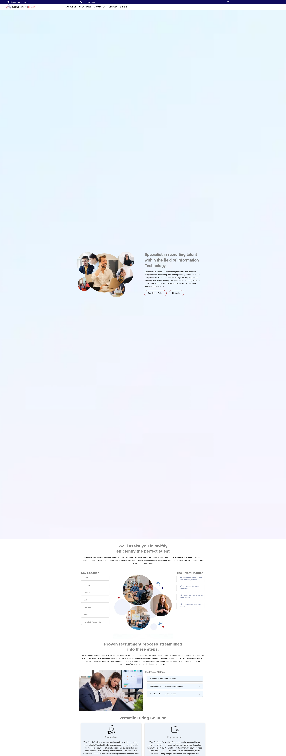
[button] (175, 678)
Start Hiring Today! (155, 293)
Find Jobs (176, 293)
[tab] (71, 6)
